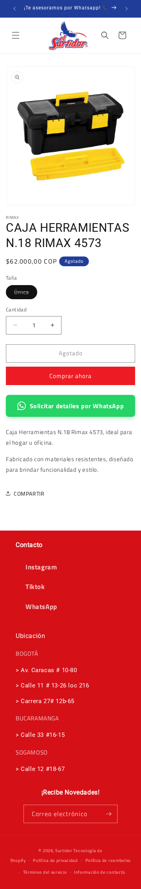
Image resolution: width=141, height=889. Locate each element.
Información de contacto (99, 872)
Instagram (41, 567)
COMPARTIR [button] (29, 493)
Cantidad (16, 309)
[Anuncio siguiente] (126, 8)
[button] (15, 35)
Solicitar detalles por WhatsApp (77, 406)
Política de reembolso (108, 860)
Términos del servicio (45, 872)
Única (25, 293)
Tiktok (35, 587)
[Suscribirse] (108, 814)
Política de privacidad (55, 860)
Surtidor (63, 850)
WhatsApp (41, 607)
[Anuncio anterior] (14, 8)
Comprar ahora (70, 375)
